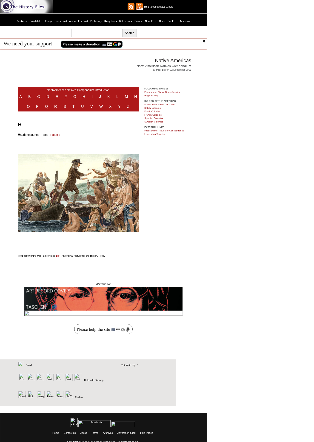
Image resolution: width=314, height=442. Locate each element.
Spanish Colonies (153, 118)
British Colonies (152, 108)
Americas (185, 21)
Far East (83, 21)
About (83, 432)
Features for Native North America (162, 92)
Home (55, 432)
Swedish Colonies (153, 121)
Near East (61, 21)
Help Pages (146, 432)
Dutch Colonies (152, 111)
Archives (108, 432)
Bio (58, 255)
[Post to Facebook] (49, 380)
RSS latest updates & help (158, 6)
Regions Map (151, 95)
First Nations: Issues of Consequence (164, 130)
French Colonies (153, 115)
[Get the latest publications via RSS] (131, 6)
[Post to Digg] (40, 380)
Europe (49, 21)
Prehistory (96, 21)
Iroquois (55, 134)
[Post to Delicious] (31, 380)
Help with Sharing (93, 380)
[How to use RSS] (139, 6)
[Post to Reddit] (68, 380)
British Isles (36, 21)
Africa (72, 21)
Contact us (70, 432)
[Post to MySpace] (58, 380)
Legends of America (155, 134)
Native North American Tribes (159, 104)
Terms (94, 432)
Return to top (128, 365)
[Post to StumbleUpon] (78, 380)
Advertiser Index (126, 432)
